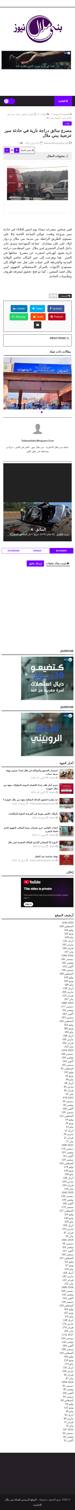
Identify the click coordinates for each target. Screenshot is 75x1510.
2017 (67, 1334)
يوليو (68, 930)
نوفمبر (67, 962)
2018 (67, 1287)
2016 (67, 1382)
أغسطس (66, 926)
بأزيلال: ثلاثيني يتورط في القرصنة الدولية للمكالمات (33, 813)
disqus (37, 551)
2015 (68, 1429)
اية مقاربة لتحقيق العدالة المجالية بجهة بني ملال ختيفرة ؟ (30, 799)
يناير (68, 951)
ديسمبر (67, 959)
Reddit (39, 316)
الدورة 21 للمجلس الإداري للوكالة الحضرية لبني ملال (33, 842)
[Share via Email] (37, 324)
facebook (57, 308)
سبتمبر (67, 970)
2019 (67, 1239)
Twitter (39, 308)
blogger (61, 551)
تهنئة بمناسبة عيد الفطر (46, 856)
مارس (67, 944)
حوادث (43, 114)
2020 (67, 1192)
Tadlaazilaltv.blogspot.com (37, 440)
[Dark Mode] (9, 101)
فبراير (67, 948)
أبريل (68, 940)
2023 (67, 1050)
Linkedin (20, 308)
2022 (68, 1097)
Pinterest (58, 316)
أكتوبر (68, 966)
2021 (67, 1145)
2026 (67, 922)
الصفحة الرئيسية (61, 114)
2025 (67, 955)
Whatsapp (20, 316)
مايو (69, 937)
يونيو (68, 933)
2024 (67, 1002)
